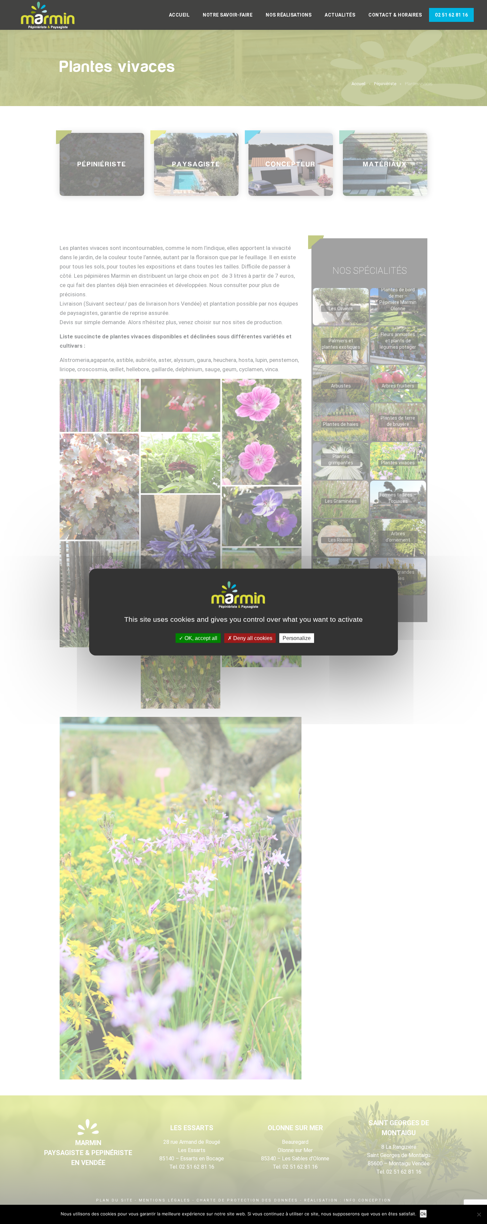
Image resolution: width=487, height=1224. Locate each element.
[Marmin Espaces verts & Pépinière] (53, 15)
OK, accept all (200, 638)
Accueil (179, 15)
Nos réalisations (288, 15)
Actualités (340, 15)
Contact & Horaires (395, 15)
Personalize (297, 638)
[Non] (478, 1214)
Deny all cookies (252, 638)
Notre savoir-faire (227, 15)
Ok (423, 1213)
